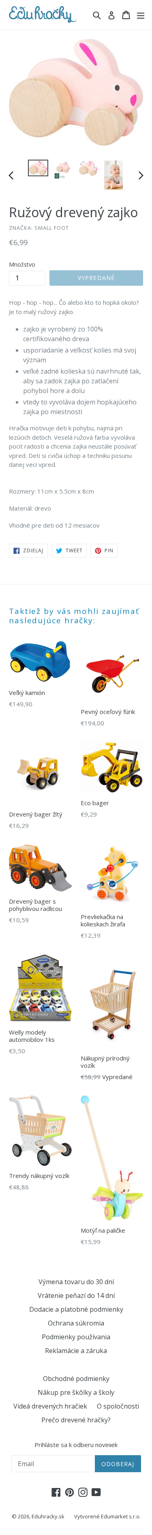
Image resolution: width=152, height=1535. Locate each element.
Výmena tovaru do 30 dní (76, 1281)
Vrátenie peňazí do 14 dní (76, 1295)
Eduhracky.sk (48, 1516)
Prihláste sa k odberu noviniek (76, 1444)
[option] (38, 168)
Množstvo (22, 264)
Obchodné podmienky (76, 1378)
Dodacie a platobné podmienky (76, 1309)
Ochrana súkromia (76, 1323)
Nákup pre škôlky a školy (76, 1392)
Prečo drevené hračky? (76, 1419)
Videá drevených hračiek (50, 1406)
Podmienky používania (76, 1336)
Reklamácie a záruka (76, 1350)
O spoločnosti (118, 1406)
